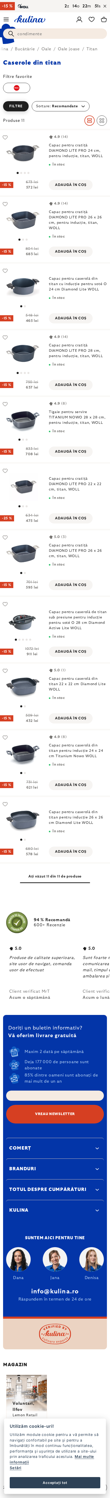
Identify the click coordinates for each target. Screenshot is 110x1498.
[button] (55, 106)
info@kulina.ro (55, 1292)
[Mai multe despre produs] (23, 153)
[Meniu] (6, 19)
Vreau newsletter (55, 1114)
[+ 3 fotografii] (23, 620)
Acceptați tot (55, 1483)
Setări (15, 1468)
